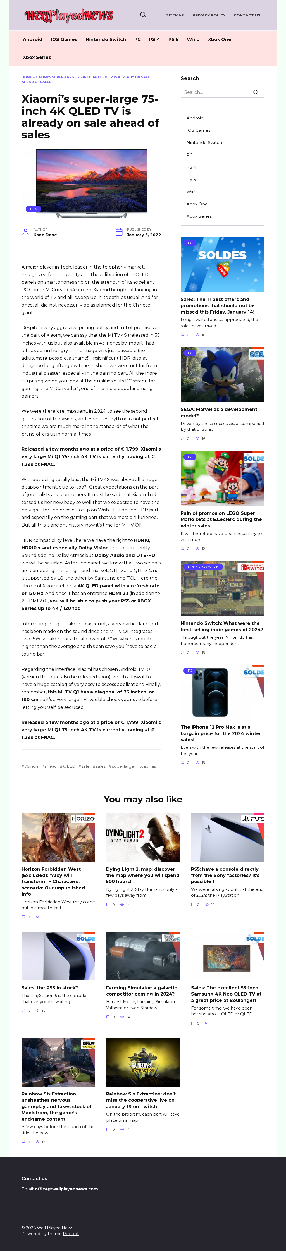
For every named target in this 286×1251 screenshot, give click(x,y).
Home (27, 77)
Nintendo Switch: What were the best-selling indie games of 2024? (222, 626)
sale (85, 766)
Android (32, 39)
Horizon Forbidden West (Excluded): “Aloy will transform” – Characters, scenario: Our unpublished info (53, 881)
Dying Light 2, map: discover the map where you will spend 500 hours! (143, 875)
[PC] (222, 288)
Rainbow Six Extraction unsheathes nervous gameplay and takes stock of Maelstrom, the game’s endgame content (57, 1106)
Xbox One (219, 39)
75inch (31, 766)
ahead (50, 766)
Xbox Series (37, 57)
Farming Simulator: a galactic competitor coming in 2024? (141, 990)
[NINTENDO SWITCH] (222, 612)
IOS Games (64, 39)
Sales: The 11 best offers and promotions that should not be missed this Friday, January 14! (218, 305)
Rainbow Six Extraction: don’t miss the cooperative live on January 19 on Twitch (141, 1100)
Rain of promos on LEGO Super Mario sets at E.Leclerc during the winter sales (221, 519)
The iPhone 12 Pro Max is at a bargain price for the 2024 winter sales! (221, 733)
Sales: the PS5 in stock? (50, 987)
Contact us (247, 15)
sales (101, 766)
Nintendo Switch (106, 39)
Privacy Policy (208, 15)
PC (137, 39)
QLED (69, 766)
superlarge (123, 766)
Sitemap (175, 15)
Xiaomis (148, 766)
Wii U (193, 39)
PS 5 (173, 39)
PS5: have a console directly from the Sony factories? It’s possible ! (225, 875)
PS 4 (154, 39)
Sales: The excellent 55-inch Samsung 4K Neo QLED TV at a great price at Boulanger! (226, 994)
